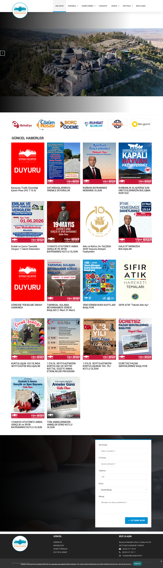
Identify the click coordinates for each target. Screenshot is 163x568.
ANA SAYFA (59, 6)
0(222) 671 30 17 (128, 552)
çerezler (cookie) (58, 564)
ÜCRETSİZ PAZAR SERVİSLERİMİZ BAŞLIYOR (133, 364)
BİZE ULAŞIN (140, 6)
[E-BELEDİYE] (22, 124)
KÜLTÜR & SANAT (60, 552)
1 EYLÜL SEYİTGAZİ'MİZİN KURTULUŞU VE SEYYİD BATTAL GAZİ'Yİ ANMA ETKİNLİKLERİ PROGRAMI (61, 367)
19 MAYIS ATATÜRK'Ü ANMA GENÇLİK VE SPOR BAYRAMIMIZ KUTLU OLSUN (62, 249)
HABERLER (57, 542)
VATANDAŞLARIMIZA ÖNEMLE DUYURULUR (58, 189)
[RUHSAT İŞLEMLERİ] (93, 124)
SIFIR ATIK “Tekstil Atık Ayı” (134, 305)
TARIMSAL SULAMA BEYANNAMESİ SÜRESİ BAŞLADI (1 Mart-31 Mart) (61, 307)
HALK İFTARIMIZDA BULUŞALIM (129, 247)
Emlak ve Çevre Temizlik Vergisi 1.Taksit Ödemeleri (25, 247)
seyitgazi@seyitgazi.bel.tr (132, 555)
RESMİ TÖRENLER (60, 549)
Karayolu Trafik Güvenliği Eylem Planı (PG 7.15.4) (24, 189)
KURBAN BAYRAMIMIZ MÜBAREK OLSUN (95, 189)
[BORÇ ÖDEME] (69, 124)
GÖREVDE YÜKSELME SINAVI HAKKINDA (26, 306)
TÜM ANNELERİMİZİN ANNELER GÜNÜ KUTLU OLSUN (59, 425)
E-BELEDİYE (103, 6)
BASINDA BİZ (58, 545)
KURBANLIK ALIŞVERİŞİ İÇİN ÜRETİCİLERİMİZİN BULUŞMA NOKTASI (134, 190)
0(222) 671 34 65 (129, 549)
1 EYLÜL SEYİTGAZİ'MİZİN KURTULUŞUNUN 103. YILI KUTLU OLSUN (97, 366)
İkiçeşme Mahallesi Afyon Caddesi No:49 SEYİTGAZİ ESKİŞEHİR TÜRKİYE (135, 544)
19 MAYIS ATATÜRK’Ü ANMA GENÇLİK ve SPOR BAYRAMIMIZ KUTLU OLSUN (26, 425)
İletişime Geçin (138, 520)
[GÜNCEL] (117, 124)
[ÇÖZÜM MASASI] (46, 124)
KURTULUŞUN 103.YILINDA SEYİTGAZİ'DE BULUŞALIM (25, 364)
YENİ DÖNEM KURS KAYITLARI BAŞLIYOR (99, 306)
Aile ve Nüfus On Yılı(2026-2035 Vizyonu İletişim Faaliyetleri (97, 249)
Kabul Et (137, 564)
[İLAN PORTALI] (141, 124)
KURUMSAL (72, 6)
